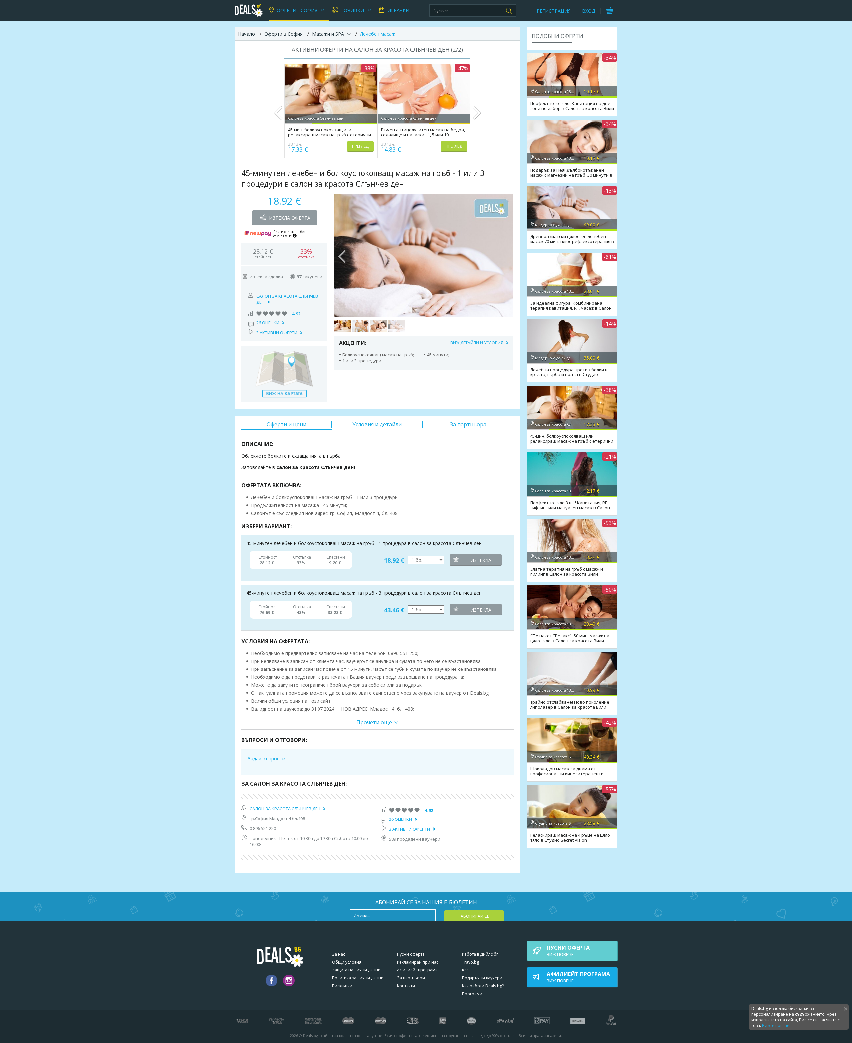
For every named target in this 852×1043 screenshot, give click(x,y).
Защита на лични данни (356, 970)
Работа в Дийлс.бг (480, 954)
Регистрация (554, 11)
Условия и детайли (377, 424)
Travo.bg (470, 962)
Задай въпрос (263, 758)
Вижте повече (775, 1025)
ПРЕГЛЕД (360, 146)
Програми (472, 994)
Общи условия (346, 962)
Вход (588, 11)
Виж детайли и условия (476, 343)
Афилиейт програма (417, 970)
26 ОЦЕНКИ (267, 323)
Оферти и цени (286, 424)
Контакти (406, 986)
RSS (465, 970)
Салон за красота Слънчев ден (285, 809)
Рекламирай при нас (417, 962)
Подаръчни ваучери (482, 978)
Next (476, 115)
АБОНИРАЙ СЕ (475, 916)
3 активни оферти (276, 333)
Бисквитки (342, 986)
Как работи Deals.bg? (483, 986)
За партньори (411, 978)
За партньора (468, 424)
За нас (338, 954)
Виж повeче (568, 950)
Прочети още (374, 722)
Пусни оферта (411, 954)
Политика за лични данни (358, 978)
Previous (278, 115)
